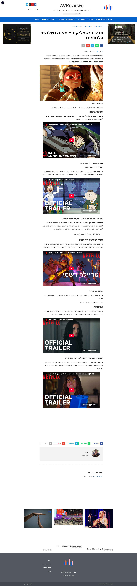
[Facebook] (35, 4)
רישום (29, 9)
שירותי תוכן (71, 19)
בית (111, 19)
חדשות (105, 19)
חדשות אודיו (98, 26)
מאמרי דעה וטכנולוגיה (48, 19)
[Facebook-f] (34, 584)
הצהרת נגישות (47, 567)
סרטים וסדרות (81, 19)
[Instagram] (30, 4)
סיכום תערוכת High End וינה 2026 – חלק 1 (70, 546)
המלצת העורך (61, 19)
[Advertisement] (71, 429)
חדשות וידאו (88, 26)
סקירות (98, 19)
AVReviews (71, 5)
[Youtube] (32, 4)
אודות (37, 19)
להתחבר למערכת (97, 476)
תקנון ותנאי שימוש (46, 564)
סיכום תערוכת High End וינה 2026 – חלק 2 (100, 549)
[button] (101, 45)
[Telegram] (27, 4)
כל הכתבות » (85, 455)
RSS (50, 571)
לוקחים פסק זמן (47, 549)
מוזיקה (91, 19)
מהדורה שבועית (77, 26)
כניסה (36, 9)
